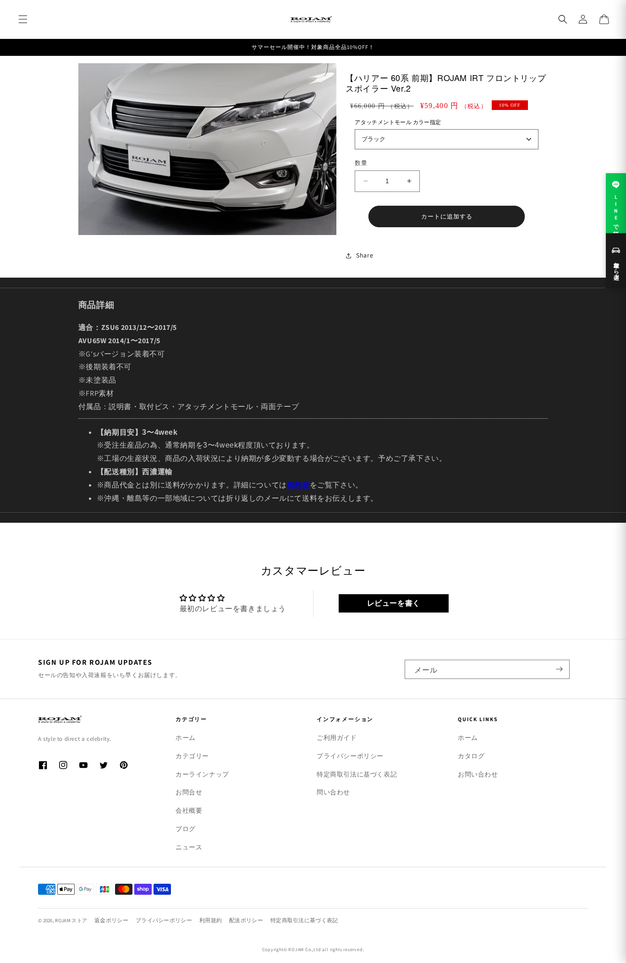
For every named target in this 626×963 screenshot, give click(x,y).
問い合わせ (333, 792)
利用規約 (210, 920)
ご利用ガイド (337, 737)
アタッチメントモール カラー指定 (398, 122)
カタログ (471, 756)
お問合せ (189, 792)
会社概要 (189, 810)
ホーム (186, 737)
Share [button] (364, 255)
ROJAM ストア (71, 920)
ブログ (186, 829)
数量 (361, 163)
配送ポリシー (246, 920)
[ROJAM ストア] (93, 719)
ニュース (189, 847)
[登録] (559, 669)
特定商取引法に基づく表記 (357, 774)
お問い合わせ (478, 774)
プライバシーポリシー (350, 756)
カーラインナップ (202, 774)
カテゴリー (192, 756)
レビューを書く (393, 603)
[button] (23, 19)
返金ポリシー (111, 920)
